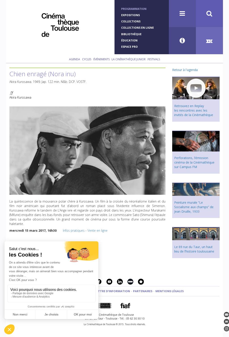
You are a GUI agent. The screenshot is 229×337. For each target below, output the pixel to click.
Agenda (74, 59)
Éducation (129, 40)
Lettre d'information (112, 291)
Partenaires (142, 291)
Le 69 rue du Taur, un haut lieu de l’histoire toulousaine (194, 249)
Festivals (154, 59)
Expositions (130, 15)
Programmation (133, 9)
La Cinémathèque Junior (129, 59)
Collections (130, 21)
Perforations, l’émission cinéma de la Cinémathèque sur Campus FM (194, 162)
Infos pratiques (74, 230)
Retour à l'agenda (185, 70)
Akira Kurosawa (20, 97)
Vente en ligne (97, 230)
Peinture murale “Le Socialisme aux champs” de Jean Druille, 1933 (194, 207)
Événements (101, 59)
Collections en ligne (137, 28)
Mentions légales (169, 291)
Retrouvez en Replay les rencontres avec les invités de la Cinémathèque (193, 110)
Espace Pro (129, 47)
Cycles (86, 59)
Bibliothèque (131, 34)
